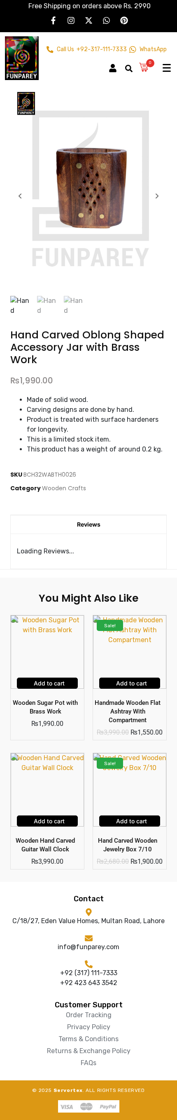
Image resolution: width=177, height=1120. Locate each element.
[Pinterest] (124, 20)
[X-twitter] (88, 20)
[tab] (88, 524)
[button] (117, 64)
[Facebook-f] (53, 20)
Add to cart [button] (48, 683)
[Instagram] (71, 20)
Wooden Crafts (64, 488)
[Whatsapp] (106, 20)
